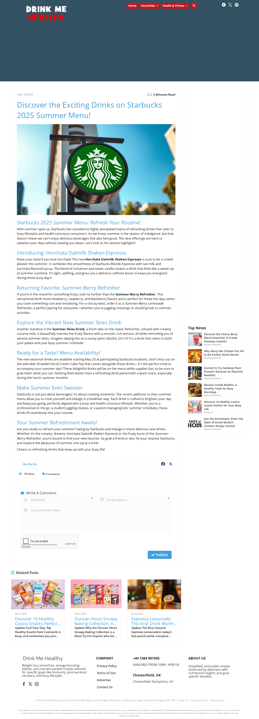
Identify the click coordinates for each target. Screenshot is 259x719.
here (137, 715)
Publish (161, 554)
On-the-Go (30, 464)
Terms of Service (199, 700)
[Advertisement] (129, 54)
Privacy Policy (217, 700)
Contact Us (183, 700)
